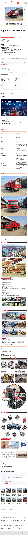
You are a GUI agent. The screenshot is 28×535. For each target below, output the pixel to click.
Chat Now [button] (21, 37)
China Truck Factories (3, 525)
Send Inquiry (7, 37)
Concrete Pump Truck (3, 513)
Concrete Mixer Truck (16, 510)
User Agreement (17, 532)
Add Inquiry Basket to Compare (14, 26)
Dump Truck (2, 510)
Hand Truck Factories (9, 525)
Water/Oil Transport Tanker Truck (24, 510)
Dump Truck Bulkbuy (19, 528)
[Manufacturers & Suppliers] (14, 1)
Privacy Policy (24, 532)
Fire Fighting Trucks (23, 513)
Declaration (21, 532)
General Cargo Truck (3, 520)
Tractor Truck (8, 510)
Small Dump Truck (23, 520)
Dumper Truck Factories (21, 525)
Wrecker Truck (8, 513)
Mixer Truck (12, 520)
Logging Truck (15, 513)
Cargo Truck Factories (15, 525)
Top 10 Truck (9, 528)
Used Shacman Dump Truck (4, 528)
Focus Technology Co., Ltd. (9, 532)
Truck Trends (14, 528)
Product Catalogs (10, 509)
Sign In (1, 69)
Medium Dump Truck (17, 520)
